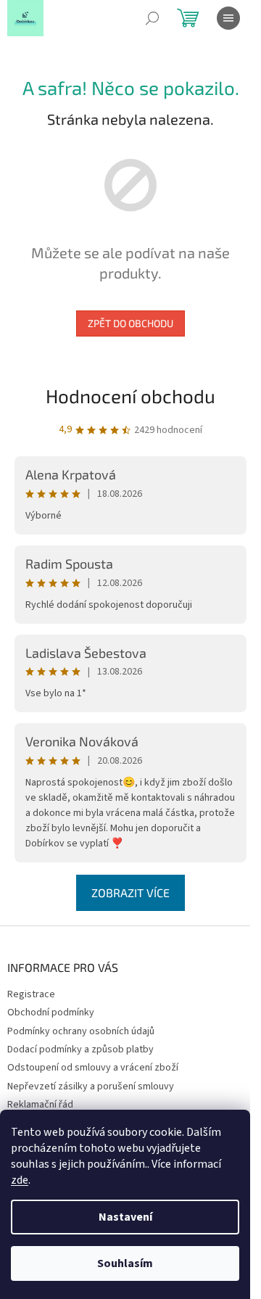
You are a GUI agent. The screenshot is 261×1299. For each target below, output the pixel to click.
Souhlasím (125, 1263)
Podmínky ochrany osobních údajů (80, 1031)
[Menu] (228, 18)
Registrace (31, 994)
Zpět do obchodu (130, 323)
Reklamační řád (40, 1104)
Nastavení (125, 1217)
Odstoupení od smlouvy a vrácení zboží (92, 1067)
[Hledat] (152, 18)
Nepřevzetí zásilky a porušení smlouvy (90, 1086)
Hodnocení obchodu (130, 395)
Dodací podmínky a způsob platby (80, 1049)
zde (19, 1180)
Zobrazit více (130, 892)
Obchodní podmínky (50, 1012)
